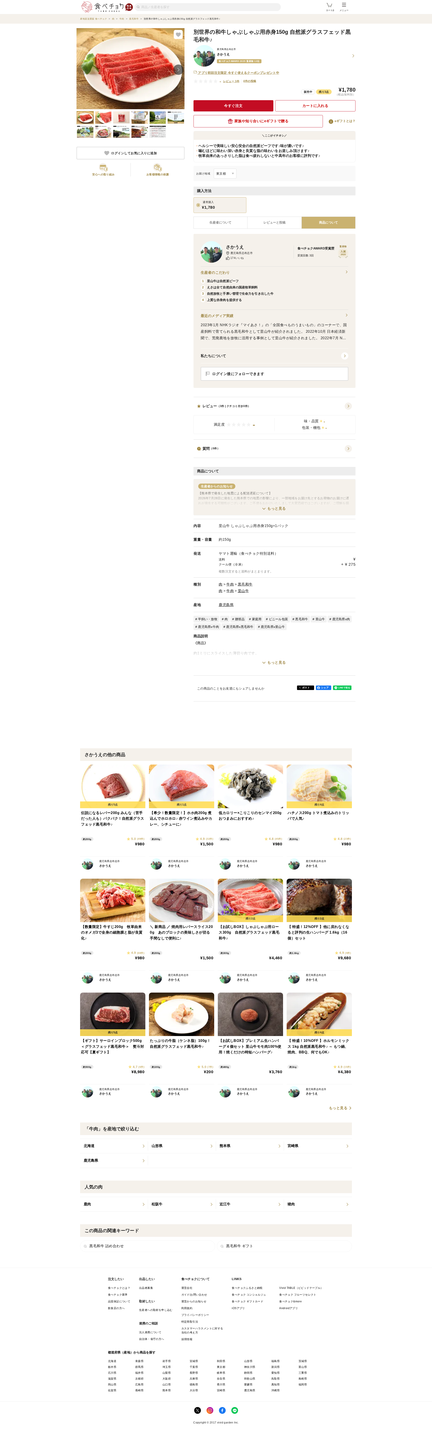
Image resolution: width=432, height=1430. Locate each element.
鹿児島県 (226, 605)
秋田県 (221, 1361)
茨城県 (303, 1361)
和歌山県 (249, 1378)
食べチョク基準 (118, 1294)
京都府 (139, 1378)
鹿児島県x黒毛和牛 (239, 627)
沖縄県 (275, 1390)
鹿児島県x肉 (341, 619)
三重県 (303, 1372)
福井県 (139, 1372)
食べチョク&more (290, 1301)
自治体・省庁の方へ (151, 1339)
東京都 (221, 1367)
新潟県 (275, 1367)
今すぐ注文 (233, 106)
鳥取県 (275, 1378)
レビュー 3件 (231, 81)
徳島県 (194, 1384)
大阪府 (166, 1378)
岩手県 (166, 1361)
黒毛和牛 (245, 584)
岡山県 (112, 1384)
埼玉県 (166, 1367)
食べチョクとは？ (119, 1288)
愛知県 (275, 1372)
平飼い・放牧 (207, 619)
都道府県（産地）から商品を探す (132, 1352)
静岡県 (248, 1372)
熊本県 (166, 1390)
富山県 (303, 1367)
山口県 (166, 1384)
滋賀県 (112, 1378)
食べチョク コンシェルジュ (249, 1294)
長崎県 (139, 1390)
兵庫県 (194, 1378)
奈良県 (221, 1378)
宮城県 (194, 1361)
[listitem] (114, 1146)
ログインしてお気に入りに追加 (134, 153)
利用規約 (187, 1308)
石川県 (112, 1372)
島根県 (303, 1378)
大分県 (194, 1390)
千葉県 (194, 1367)
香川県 (221, 1384)
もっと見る (276, 508)
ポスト (306, 687)
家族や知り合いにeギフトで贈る (261, 121)
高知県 (275, 1384)
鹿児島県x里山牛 (273, 627)
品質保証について (119, 1301)
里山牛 (243, 591)
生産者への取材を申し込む (156, 1310)
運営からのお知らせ (194, 1301)
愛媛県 (248, 1384)
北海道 (112, 1361)
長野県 (194, 1372)
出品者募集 (146, 1288)
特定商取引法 (189, 1321)
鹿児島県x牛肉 (208, 627)
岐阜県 (221, 1372)
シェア (325, 687)
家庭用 (257, 619)
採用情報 (187, 1339)
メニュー (344, 10)
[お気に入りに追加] (178, 34)
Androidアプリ (288, 1308)
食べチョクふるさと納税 (247, 1288)
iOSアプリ (238, 1308)
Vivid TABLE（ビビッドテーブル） (301, 1288)
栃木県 (112, 1367)
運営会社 (187, 1288)
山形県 (248, 1361)
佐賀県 (112, 1390)
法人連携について (150, 1332)
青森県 (139, 1361)
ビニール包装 (278, 619)
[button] (275, 418)
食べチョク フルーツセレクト (297, 1294)
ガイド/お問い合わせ (194, 1294)
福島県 (275, 1361)
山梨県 (166, 1372)
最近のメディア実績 (217, 316)
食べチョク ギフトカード (247, 1301)
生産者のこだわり (215, 272)
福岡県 (303, 1384)
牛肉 (230, 584)
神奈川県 (249, 1367)
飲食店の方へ (116, 1308)
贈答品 (240, 619)
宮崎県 (221, 1390)
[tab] (274, 223)
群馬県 (139, 1367)
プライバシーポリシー (195, 1315)
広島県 (139, 1384)
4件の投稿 (249, 81)
